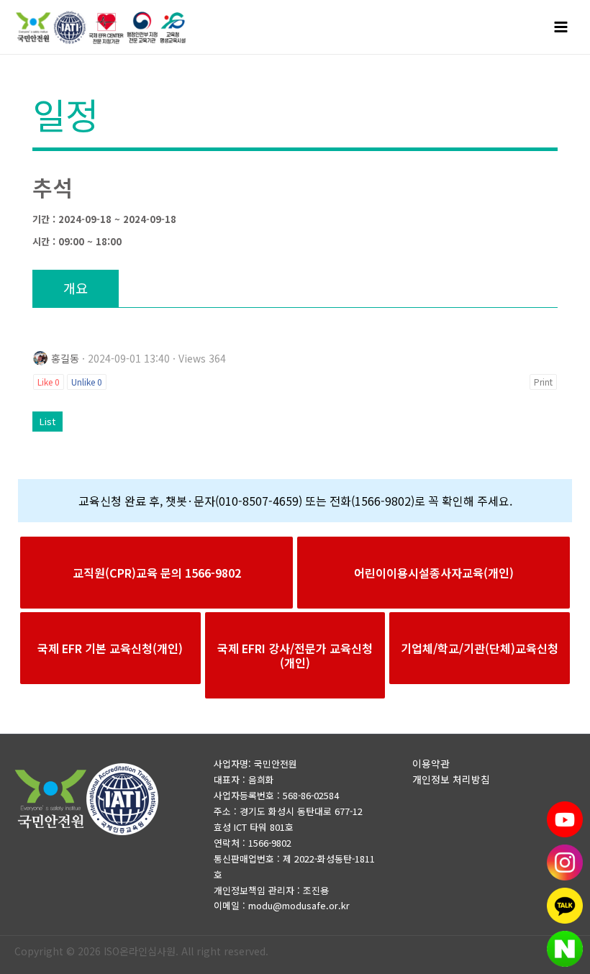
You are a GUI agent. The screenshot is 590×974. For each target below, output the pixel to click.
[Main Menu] (561, 27)
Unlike (86, 382)
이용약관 (431, 763)
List (47, 421)
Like (48, 382)
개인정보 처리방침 (451, 779)
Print (543, 382)
